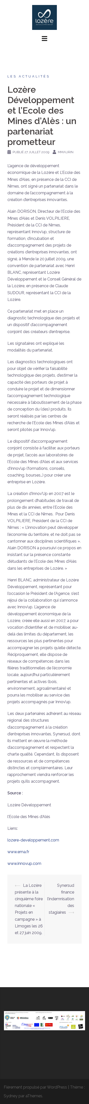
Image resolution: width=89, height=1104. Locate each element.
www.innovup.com (24, 863)
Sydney (11, 1096)
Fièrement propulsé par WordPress (35, 1087)
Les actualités (28, 76)
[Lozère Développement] (44, 17)
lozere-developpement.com (33, 840)
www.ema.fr (18, 851)
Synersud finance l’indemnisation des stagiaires (60, 899)
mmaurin (65, 152)
